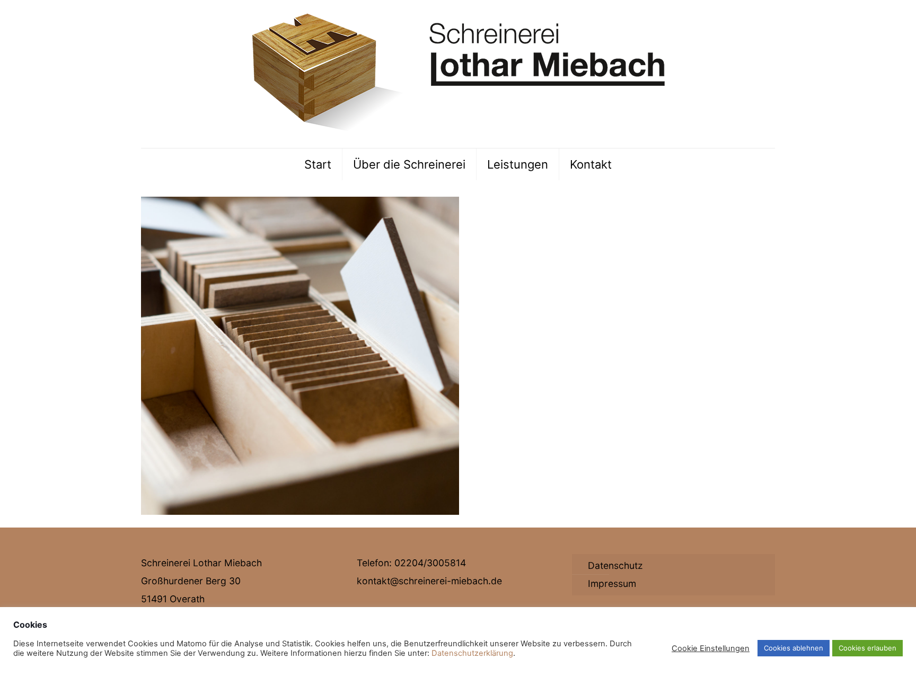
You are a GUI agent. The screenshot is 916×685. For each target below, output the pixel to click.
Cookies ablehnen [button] (793, 648)
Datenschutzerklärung (472, 653)
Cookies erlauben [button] (867, 648)
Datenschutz (615, 565)
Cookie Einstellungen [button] (711, 648)
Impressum (612, 583)
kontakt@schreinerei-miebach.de (429, 580)
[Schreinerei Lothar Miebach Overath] (458, 74)
